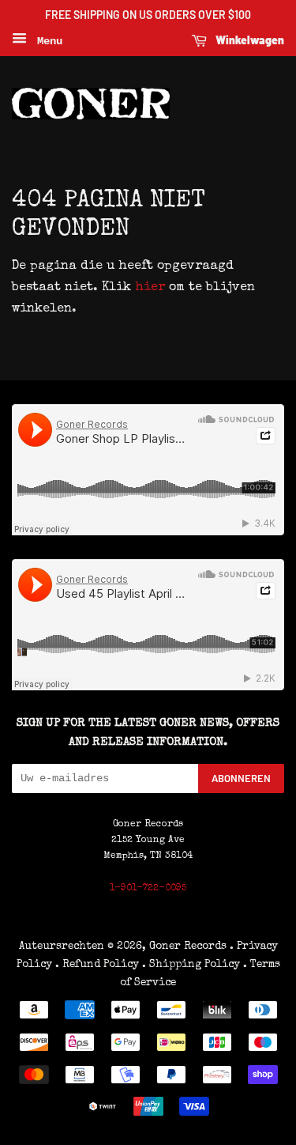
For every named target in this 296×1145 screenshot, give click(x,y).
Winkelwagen (248, 40)
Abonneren (241, 778)
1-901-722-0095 (148, 889)
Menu (46, 41)
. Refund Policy (97, 964)
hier (150, 288)
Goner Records (189, 946)
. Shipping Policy (191, 964)
